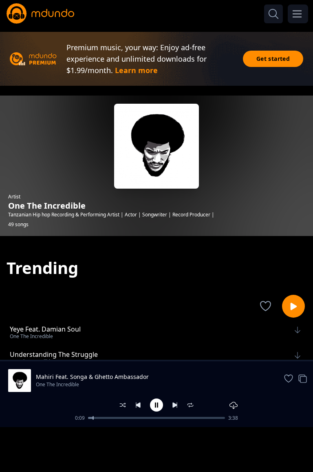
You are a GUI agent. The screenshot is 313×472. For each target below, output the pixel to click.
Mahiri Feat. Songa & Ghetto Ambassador (92, 377)
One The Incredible (57, 384)
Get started (273, 58)
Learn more (136, 70)
